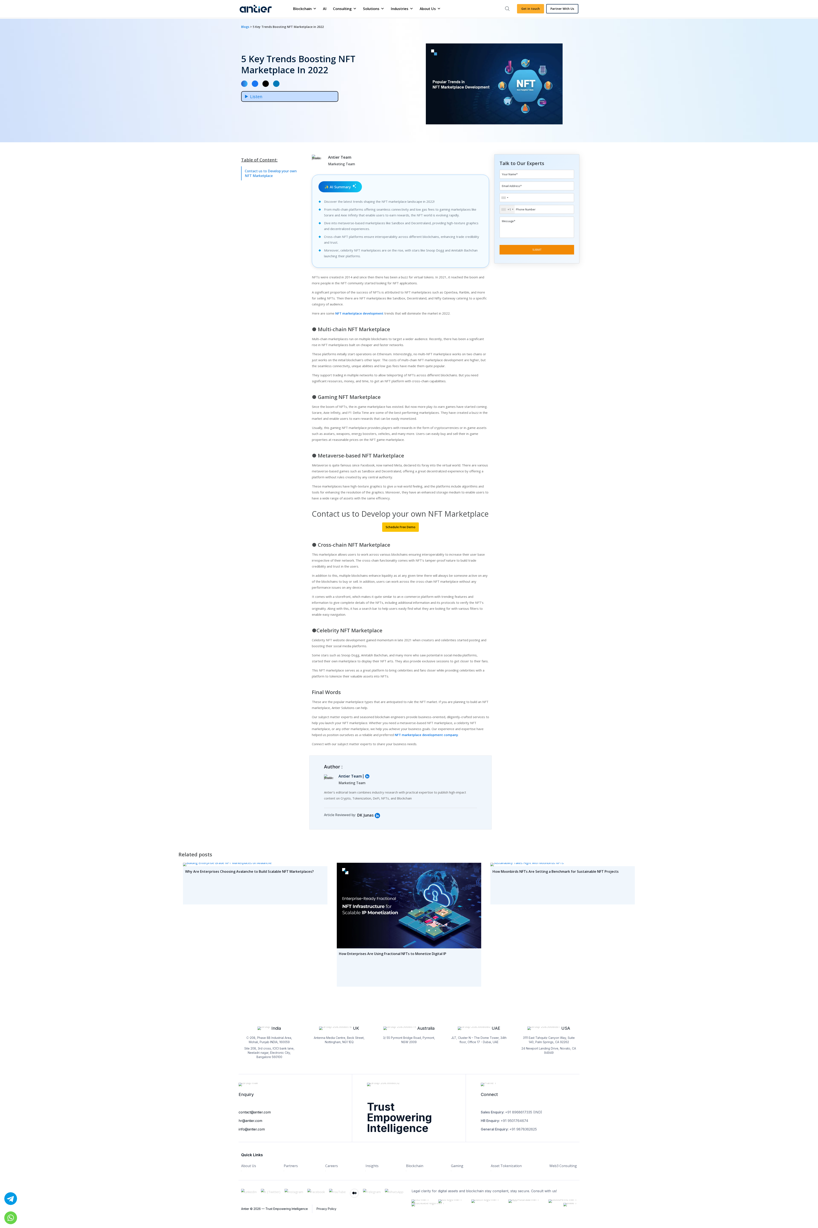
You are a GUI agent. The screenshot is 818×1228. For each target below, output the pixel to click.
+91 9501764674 (514, 1121)
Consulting (342, 8)
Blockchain (302, 8)
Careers (331, 1165)
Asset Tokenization (506, 1165)
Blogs (245, 27)
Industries (399, 8)
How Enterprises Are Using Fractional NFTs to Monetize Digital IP (392, 953)
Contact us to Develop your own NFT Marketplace (271, 173)
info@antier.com (252, 1129)
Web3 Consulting (563, 1165)
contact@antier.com (255, 1112)
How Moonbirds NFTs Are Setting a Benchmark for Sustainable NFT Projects (556, 871)
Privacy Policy (326, 1209)
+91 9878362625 (523, 1129)
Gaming (457, 1165)
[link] (377, 815)
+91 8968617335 (518, 1112)
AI (325, 8)
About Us (428, 8)
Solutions (371, 8)
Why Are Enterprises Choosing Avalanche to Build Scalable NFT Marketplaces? (249, 871)
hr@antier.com (250, 1121)
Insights (372, 1165)
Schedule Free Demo (400, 527)
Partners (291, 1165)
